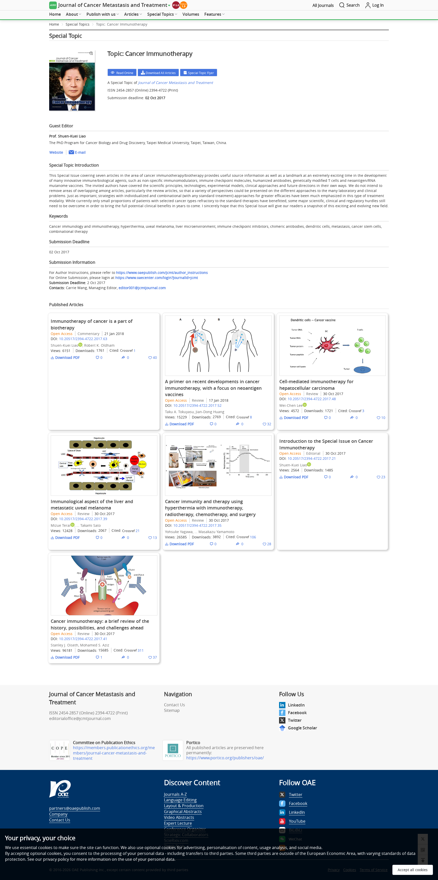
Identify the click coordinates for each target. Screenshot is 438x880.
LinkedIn (296, 705)
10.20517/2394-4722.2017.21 (312, 458)
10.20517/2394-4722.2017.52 (197, 405)
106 (253, 537)
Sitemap (172, 710)
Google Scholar (302, 728)
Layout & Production (184, 805)
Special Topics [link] (77, 24)
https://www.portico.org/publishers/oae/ (225, 758)
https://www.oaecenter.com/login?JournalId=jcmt (156, 277)
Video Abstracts (179, 817)
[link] (121, 24)
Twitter (295, 720)
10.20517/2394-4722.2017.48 (312, 398)
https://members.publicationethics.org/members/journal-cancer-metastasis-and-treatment (114, 753)
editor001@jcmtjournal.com (142, 287)
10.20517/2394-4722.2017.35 (197, 525)
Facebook (297, 712)
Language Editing (180, 800)
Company (58, 814)
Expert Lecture (178, 823)
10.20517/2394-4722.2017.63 (83, 338)
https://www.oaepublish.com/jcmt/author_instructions (162, 272)
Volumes (190, 14)
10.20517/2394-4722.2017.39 (83, 518)
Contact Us (174, 705)
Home (55, 14)
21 (138, 530)
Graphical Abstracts (183, 811)
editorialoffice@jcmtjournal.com (80, 718)
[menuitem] (55, 14)
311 (141, 650)
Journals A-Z (175, 794)
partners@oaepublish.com (74, 808)
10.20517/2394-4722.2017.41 (83, 638)
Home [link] (54, 24)
